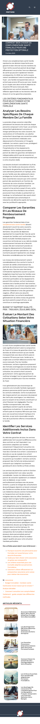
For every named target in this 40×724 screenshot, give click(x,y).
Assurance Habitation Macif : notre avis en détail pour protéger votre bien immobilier (28, 614)
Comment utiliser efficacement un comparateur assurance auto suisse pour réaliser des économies (21, 572)
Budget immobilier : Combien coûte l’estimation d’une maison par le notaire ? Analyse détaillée (18, 585)
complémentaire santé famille (14, 224)
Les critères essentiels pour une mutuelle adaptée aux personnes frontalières (20, 565)
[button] (29, 7)
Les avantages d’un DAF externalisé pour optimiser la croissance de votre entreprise (28, 630)
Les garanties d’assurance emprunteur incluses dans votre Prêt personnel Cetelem (28, 646)
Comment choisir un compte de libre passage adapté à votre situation (28, 661)
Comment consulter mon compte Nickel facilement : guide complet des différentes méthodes (19, 594)
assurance (9, 580)
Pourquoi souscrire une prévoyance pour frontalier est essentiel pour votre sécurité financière (22, 553)
